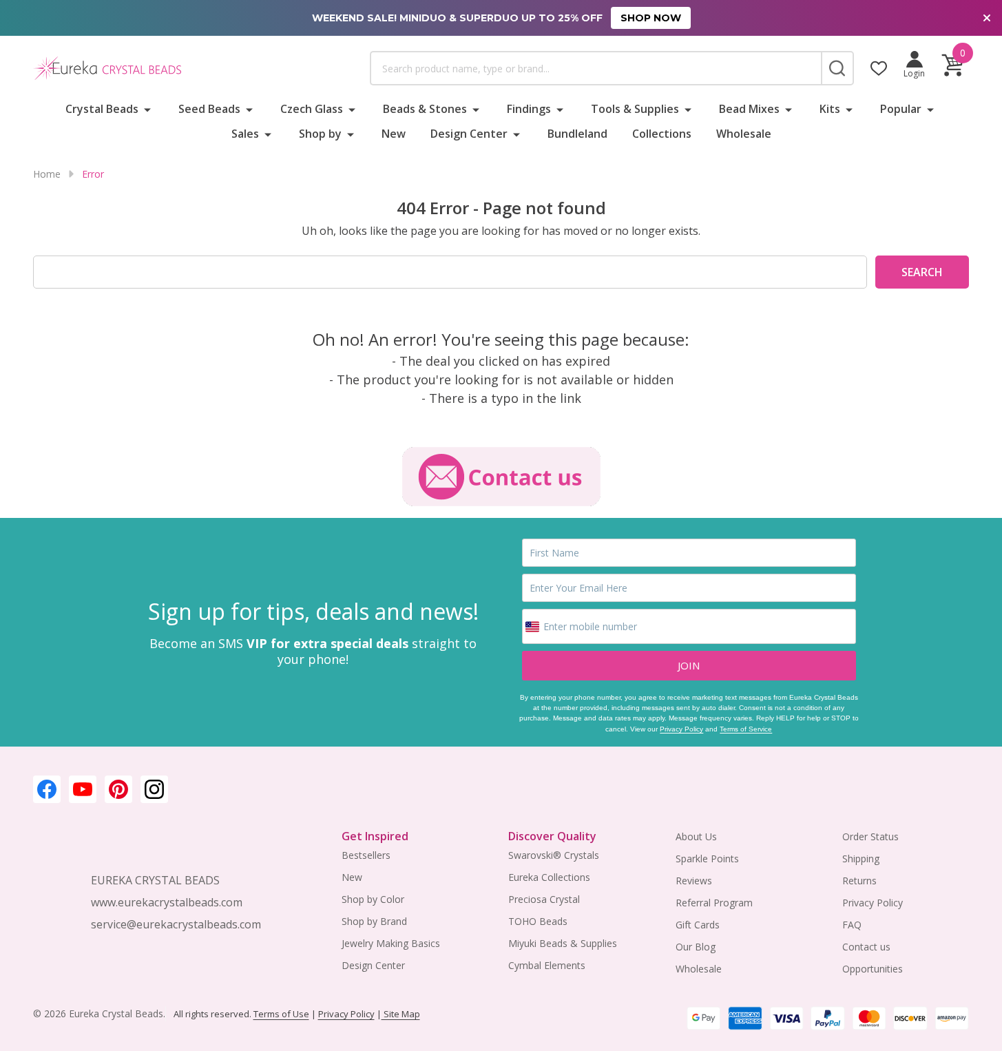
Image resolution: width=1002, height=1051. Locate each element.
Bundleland (577, 133)
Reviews (694, 880)
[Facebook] (47, 789)
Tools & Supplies (635, 108)
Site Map (401, 1014)
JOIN (689, 665)
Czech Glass (311, 108)
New (394, 133)
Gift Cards (698, 924)
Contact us (866, 946)
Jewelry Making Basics (391, 943)
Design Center (469, 133)
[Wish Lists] (878, 68)
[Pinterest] (118, 789)
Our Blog (696, 946)
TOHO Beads (537, 921)
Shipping (860, 858)
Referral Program (714, 902)
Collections (661, 133)
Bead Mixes (749, 108)
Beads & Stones (425, 108)
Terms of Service (746, 729)
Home (47, 173)
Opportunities (872, 968)
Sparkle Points (707, 858)
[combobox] (595, 68)
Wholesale (743, 133)
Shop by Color (373, 899)
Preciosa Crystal (544, 899)
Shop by (320, 133)
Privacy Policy (681, 729)
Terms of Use (281, 1014)
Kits (830, 108)
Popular (900, 108)
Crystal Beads (101, 108)
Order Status (870, 836)
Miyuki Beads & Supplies (562, 943)
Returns (859, 880)
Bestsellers (366, 855)
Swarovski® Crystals (553, 855)
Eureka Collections (549, 877)
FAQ (852, 924)
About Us (696, 836)
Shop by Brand (374, 921)
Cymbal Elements (546, 965)
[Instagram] (154, 789)
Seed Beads (209, 108)
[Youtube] (82, 789)
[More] (147, 109)
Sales (245, 133)
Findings (529, 108)
